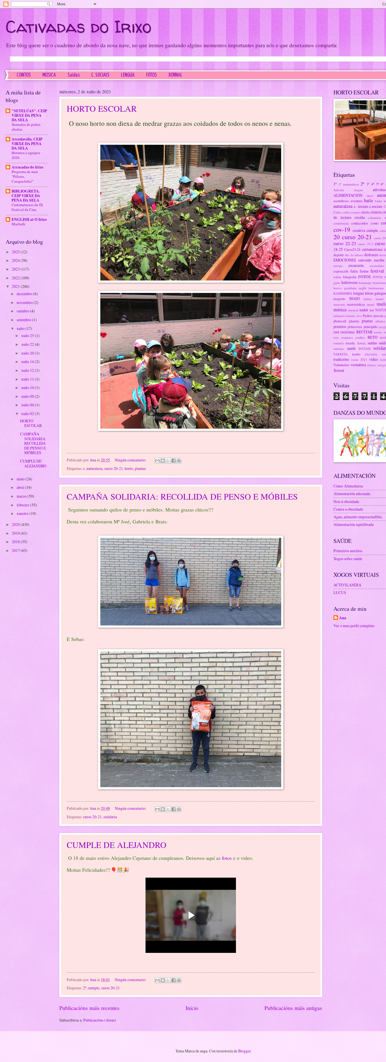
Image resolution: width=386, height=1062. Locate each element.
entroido (365, 260)
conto (374, 223)
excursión (356, 265)
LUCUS (339, 592)
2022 (16, 277)
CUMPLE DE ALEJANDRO (116, 844)
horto (129, 468)
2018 (16, 541)
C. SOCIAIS (100, 75)
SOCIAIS (365, 348)
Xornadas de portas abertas (26, 127)
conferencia (341, 223)
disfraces (371, 254)
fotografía (350, 277)
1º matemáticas (349, 184)
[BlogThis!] (163, 460)
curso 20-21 (113, 468)
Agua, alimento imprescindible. (358, 516)
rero (336, 337)
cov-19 (341, 229)
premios (339, 326)
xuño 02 (28, 413)
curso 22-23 (344, 243)
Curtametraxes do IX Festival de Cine (27, 207)
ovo (359, 316)
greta (336, 282)
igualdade (350, 288)
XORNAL (175, 75)
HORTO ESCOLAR (102, 108)
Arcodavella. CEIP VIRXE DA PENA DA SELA (27, 143)
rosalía (350, 343)
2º (84, 987)
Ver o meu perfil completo (353, 625)
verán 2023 (359, 359)
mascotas (339, 304)
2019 (16, 533)
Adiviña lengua (348, 190)
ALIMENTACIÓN (348, 195)
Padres (367, 315)
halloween (349, 282)
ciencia (375, 212)
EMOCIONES (344, 260)
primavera (355, 326)
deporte (338, 254)
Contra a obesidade (348, 509)
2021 (16, 286)
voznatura (358, 364)
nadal (363, 309)
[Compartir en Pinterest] (179, 460)
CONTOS (24, 75)
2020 (16, 524)
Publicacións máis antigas (293, 1007)
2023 (16, 269)
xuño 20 (28, 353)
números (339, 316)
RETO (373, 337)
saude (351, 348)
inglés (363, 288)
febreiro (23, 505)
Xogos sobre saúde (347, 558)
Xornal (338, 370)
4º (372, 184)
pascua (378, 315)
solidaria (110, 816)
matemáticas (356, 304)
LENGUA (128, 75)
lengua (358, 293)
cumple (93, 987)
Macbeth (18, 223)
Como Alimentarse (348, 486)
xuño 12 (28, 370)
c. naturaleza (93, 468)
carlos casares (351, 212)
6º (382, 184)
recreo (378, 332)
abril (21, 487)
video (373, 359)
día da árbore (354, 255)
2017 (16, 550)
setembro (24, 319)
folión (337, 277)
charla (365, 212)
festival (377, 271)
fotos (227, 857)
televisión (371, 354)
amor (370, 195)
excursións (377, 266)
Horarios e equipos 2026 (26, 155)
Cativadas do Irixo (78, 26)
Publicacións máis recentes (89, 1007)
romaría (338, 343)
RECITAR (364, 331)
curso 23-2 (365, 244)
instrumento (376, 288)
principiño (371, 326)
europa (337, 266)
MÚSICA (49, 75)
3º (368, 184)
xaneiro (23, 513)
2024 (16, 260)
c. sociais (361, 206)
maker (368, 299)
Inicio (192, 1007)
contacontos (359, 223)
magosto (339, 298)
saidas (372, 343)
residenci (347, 337)
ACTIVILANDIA (347, 585)
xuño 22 (28, 344)
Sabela (361, 343)
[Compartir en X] (168, 460)
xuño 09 (28, 396)
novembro (25, 302)
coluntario (374, 217)
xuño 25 (28, 335)
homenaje (365, 282)
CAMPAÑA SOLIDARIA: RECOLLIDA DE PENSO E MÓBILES (182, 496)
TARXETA (340, 354)
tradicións (341, 359)
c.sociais (375, 206)
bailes (378, 201)
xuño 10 (28, 387)
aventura (356, 200)
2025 (16, 251)
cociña (360, 217)
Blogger (244, 1051)
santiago (338, 348)
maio (21, 479)
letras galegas (375, 293)
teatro (356, 354)
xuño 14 (28, 361)
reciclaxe (348, 331)
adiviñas (379, 189)
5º (377, 184)
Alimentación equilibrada (353, 524)
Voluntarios (341, 364)
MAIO (354, 298)
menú (370, 304)
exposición (340, 271)
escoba (379, 260)
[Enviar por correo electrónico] (157, 460)
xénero (371, 365)
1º (335, 184)
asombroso (341, 200)
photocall (339, 321)
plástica (380, 321)
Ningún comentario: (131, 460)
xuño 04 (28, 404)
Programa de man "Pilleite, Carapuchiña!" (25, 176)
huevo (337, 288)
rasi (336, 331)
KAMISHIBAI (342, 293)
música (339, 309)
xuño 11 (28, 379)
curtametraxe (372, 249)
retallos (360, 337)
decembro (25, 293)
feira (354, 271)
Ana (342, 618)
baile (368, 200)
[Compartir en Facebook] (173, 460)
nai (372, 310)
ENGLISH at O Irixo (29, 219)
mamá (379, 299)
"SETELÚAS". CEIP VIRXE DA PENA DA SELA (29, 115)
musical (353, 310)
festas (364, 271)
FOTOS (151, 75)
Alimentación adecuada (351, 493)
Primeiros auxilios (347, 550)
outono (350, 316)
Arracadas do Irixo (27, 167)
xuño (21, 328)
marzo (22, 496)
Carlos (337, 212)
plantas (140, 468)
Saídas (74, 75)
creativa (359, 230)
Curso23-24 (352, 249)
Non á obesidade (346, 501)
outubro (23, 311)
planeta (354, 321)
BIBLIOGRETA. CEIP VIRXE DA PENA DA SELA (26, 195)
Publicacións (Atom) (99, 1020)
